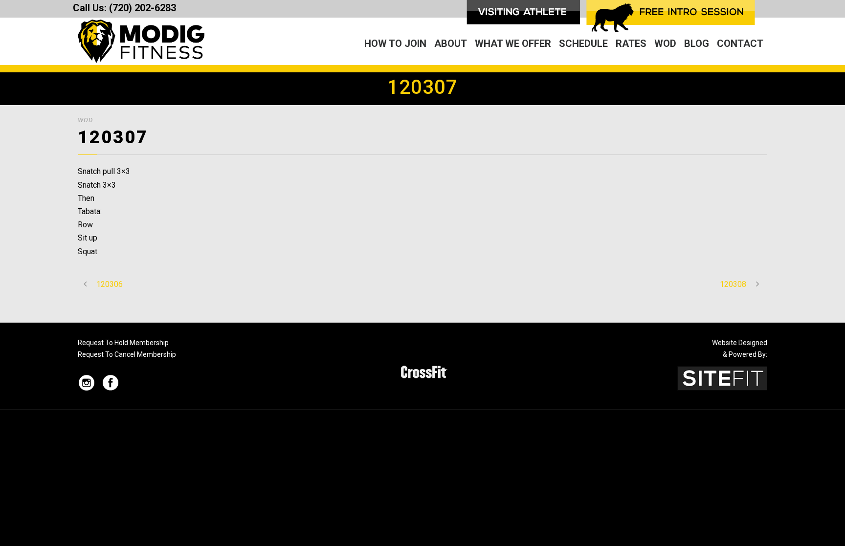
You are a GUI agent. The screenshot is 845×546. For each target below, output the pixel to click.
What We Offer (513, 43)
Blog (696, 43)
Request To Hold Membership (123, 343)
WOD (665, 43)
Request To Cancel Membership (127, 354)
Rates (631, 43)
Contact (740, 43)
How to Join (395, 43)
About (450, 43)
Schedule (583, 43)
